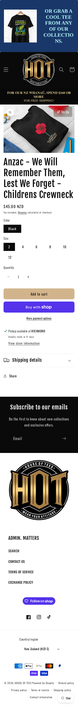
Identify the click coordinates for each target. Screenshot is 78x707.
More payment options (39, 318)
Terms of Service (20, 571)
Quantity (9, 267)
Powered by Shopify (43, 683)
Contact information (41, 697)
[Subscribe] (64, 438)
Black (12, 228)
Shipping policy (62, 690)
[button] (6, 69)
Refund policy (66, 683)
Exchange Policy (20, 582)
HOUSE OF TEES (23, 683)
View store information (24, 343)
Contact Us (16, 561)
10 (64, 246)
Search (13, 550)
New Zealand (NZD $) (36, 648)
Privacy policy (19, 690)
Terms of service (40, 690)
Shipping (22, 212)
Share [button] (13, 375)
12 (10, 257)
